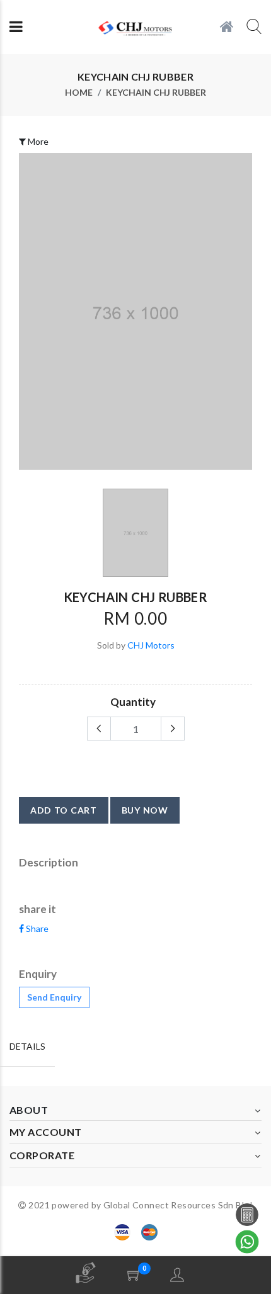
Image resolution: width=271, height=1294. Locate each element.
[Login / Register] (177, 1274)
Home (79, 92)
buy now (145, 810)
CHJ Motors (151, 645)
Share (36, 928)
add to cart (63, 810)
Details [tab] (27, 1046)
